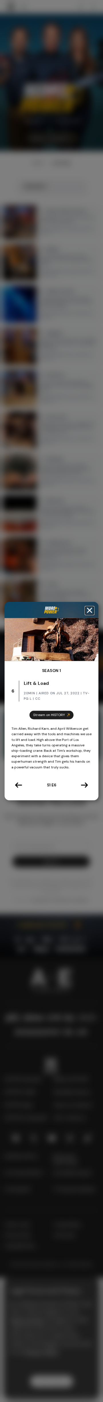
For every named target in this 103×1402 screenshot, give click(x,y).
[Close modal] (89, 610)
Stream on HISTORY (49, 715)
